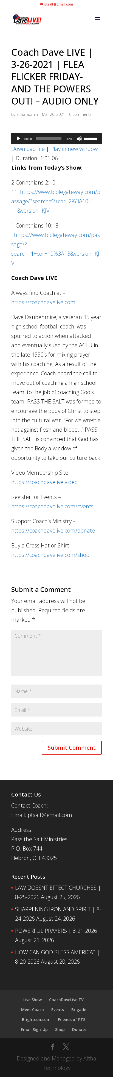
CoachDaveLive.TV (66, 999)
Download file (28, 149)
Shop (60, 1029)
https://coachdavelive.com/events (52, 506)
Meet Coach (32, 1009)
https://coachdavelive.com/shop (50, 554)
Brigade (78, 1009)
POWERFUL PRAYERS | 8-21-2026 (56, 930)
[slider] (91, 138)
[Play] (18, 138)
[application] (56, 138)
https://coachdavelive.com (43, 302)
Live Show (32, 999)
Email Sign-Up (34, 1029)
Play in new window (74, 149)
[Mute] (79, 138)
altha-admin (27, 114)
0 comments (80, 114)
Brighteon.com (36, 1019)
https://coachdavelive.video (44, 482)
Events (57, 1009)
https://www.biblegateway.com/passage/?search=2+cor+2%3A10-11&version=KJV (55, 201)
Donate (79, 1029)
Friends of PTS (71, 1019)
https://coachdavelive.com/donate (53, 530)
